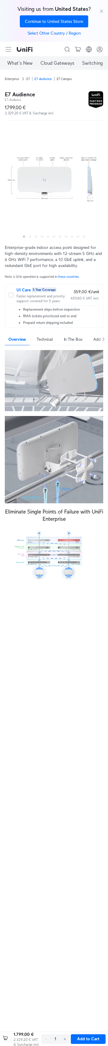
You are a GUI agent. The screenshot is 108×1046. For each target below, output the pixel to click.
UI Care (23, 289)
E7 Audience (43, 79)
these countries (68, 276)
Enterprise (12, 79)
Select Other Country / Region (54, 33)
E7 (28, 79)
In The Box (73, 339)
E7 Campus (64, 79)
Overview (17, 339)
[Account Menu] (99, 49)
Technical (44, 339)
